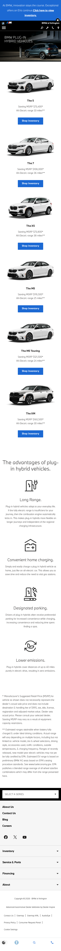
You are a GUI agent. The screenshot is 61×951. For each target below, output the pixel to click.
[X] (15, 837)
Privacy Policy (10, 922)
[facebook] (5, 837)
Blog (5, 819)
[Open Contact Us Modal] (52, 942)
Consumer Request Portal (30, 922)
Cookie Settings (11, 929)
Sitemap (20, 915)
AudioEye (46, 915)
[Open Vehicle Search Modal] (42, 28)
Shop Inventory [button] (30, 120)
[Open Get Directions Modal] (58, 28)
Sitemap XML (33, 915)
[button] (58, 20)
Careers (7, 825)
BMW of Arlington (39, 898)
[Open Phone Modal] (53, 28)
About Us (8, 806)
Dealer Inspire (49, 907)
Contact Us (9, 813)
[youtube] (24, 837)
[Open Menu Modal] (4, 28)
